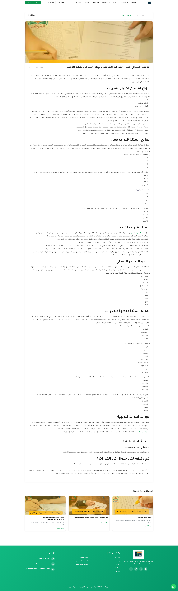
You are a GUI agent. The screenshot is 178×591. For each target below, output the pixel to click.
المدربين (118, 571)
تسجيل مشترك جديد (33, 2)
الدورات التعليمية (82, 564)
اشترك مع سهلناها (143, 432)
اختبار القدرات (83, 558)
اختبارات (125, 2)
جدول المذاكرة (106, 2)
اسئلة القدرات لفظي (138, 233)
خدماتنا (118, 564)
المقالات (115, 2)
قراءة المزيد (147, 526)
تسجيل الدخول (49, 2)
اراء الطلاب (95, 2)
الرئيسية (133, 2)
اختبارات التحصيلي (81, 561)
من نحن (86, 2)
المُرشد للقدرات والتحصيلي (77, 587)
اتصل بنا (78, 2)
